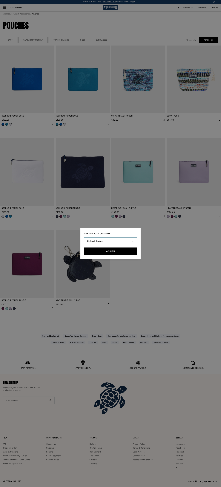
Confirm (110, 251)
